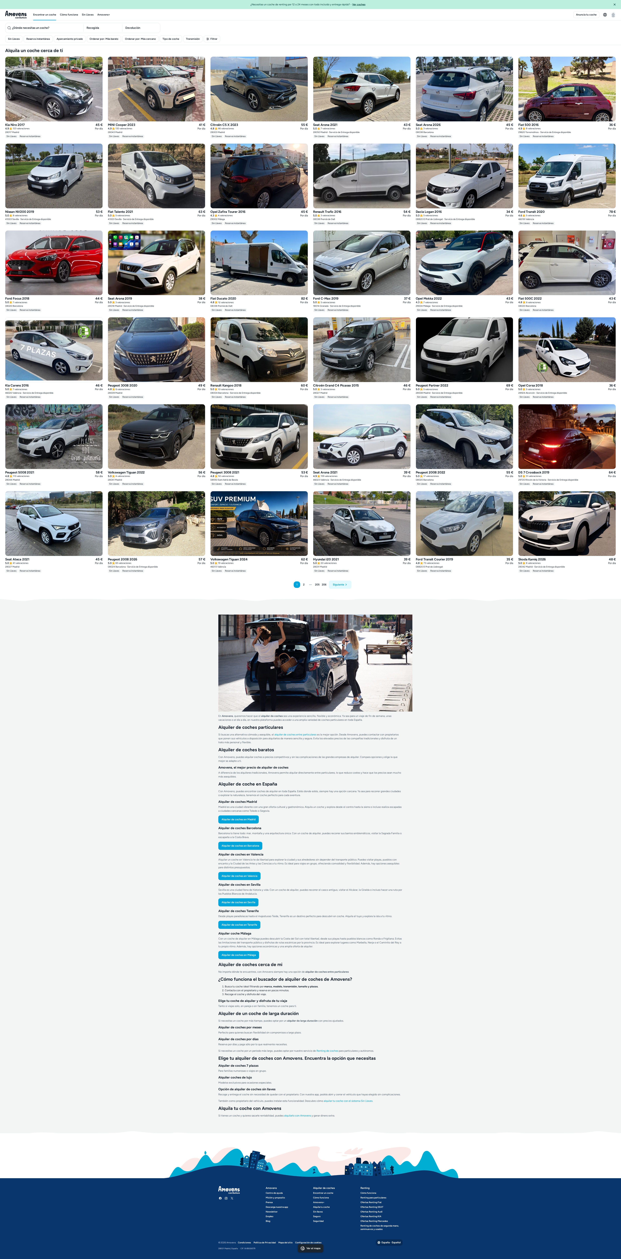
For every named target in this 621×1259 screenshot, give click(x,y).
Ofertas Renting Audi (371, 1211)
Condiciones (244, 1242)
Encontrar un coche (44, 14)
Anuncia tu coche (586, 14)
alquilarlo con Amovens (297, 1115)
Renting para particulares (373, 1197)
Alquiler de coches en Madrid (239, 819)
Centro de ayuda (274, 1193)
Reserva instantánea (38, 38)
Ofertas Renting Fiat (371, 1202)
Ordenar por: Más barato (104, 38)
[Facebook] (220, 1198)
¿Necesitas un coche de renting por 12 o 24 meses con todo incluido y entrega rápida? (308, 4)
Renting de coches (327, 1050)
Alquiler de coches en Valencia (239, 875)
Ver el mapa (313, 1248)
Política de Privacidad (265, 1242)
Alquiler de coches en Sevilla (238, 902)
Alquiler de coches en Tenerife (239, 924)
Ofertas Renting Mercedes (374, 1221)
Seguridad (318, 1221)
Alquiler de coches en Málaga (239, 954)
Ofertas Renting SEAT (371, 1207)
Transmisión (193, 38)
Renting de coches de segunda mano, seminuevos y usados (379, 1227)
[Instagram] (226, 1198)
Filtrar (213, 38)
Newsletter (272, 1211)
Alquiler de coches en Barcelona (240, 845)
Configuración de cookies (308, 1242)
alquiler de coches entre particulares (295, 734)
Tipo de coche (171, 38)
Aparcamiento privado (70, 38)
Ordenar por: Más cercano (140, 38)
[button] (616, 4)
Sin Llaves (87, 14)
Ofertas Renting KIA (370, 1216)
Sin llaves (318, 1211)
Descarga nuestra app (277, 1207)
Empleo (269, 1216)
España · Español (391, 1242)
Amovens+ (103, 14)
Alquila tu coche (321, 1207)
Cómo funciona (69, 14)
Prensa (269, 1202)
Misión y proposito (275, 1197)
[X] (232, 1198)
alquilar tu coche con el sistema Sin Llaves (348, 1100)
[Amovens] (16, 14)
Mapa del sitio (285, 1242)
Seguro (317, 1216)
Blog (268, 1221)
